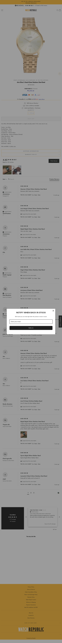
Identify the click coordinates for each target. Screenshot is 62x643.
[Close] (53, 311)
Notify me (31, 328)
